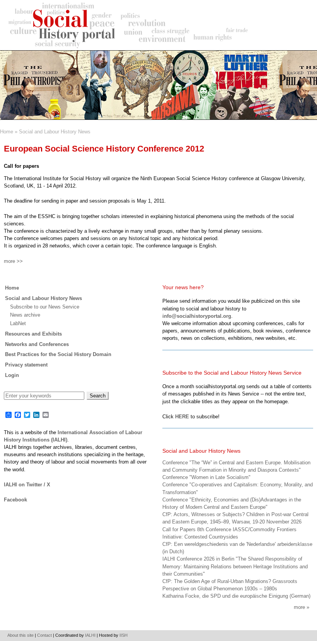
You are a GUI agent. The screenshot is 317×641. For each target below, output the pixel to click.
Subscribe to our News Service (44, 307)
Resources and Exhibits (33, 334)
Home (6, 132)
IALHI (90, 635)
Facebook (15, 500)
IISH (123, 635)
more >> (13, 261)
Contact (44, 635)
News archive (25, 315)
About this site (20, 635)
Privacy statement (26, 365)
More (299, 607)
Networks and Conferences (37, 344)
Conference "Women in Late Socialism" (206, 477)
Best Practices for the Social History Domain (58, 354)
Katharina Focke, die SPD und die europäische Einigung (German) (236, 596)
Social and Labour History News (54, 132)
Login (12, 375)
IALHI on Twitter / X (27, 485)
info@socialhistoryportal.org (196, 316)
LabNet (18, 323)
